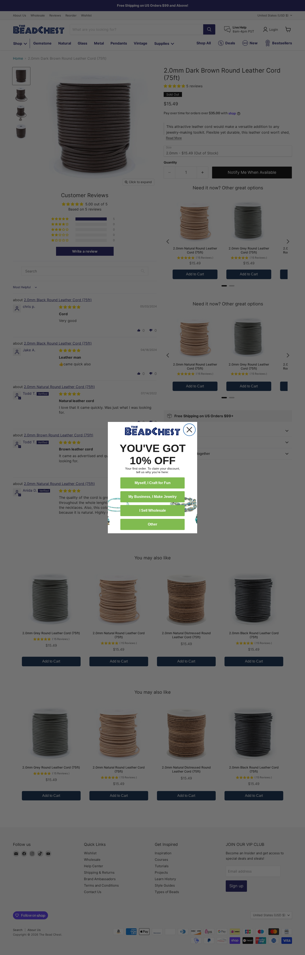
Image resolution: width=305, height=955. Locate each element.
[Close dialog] (189, 430)
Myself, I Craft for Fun (153, 483)
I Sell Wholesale (152, 510)
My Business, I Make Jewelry (152, 497)
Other (152, 524)
